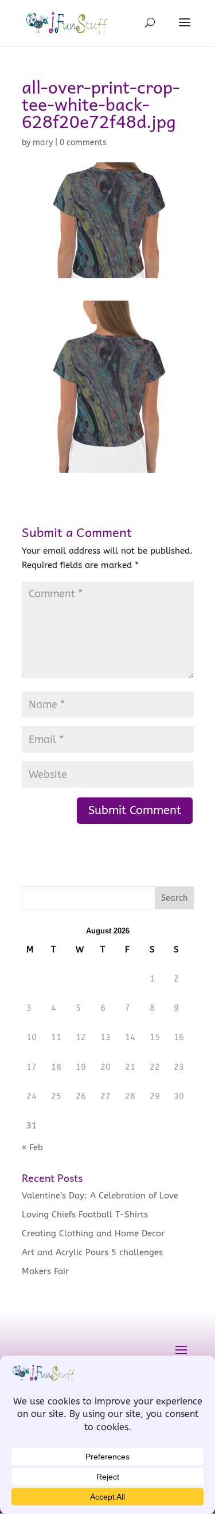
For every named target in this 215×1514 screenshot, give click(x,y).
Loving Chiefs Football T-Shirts (85, 1214)
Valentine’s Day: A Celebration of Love (100, 1195)
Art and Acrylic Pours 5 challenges (92, 1252)
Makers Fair (45, 1271)
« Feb (32, 1147)
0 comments (83, 142)
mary (43, 142)
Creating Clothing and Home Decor (93, 1233)
